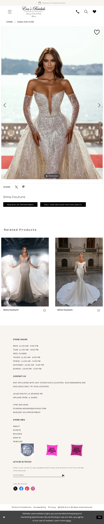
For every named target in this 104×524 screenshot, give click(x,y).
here (68, 521)
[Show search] (86, 11)
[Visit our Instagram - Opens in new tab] (33, 488)
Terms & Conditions (21, 507)
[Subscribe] (63, 475)
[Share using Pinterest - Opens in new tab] (23, 186)
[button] (9, 12)
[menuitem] (9, 12)
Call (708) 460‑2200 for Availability (63, 205)
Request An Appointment (20, 205)
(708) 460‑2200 (20, 405)
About (16, 426)
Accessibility (39, 507)
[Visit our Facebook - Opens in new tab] (21, 488)
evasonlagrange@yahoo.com (29, 409)
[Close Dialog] (4, 517)
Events (17, 430)
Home (9, 22)
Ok (99, 517)
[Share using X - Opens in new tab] (16, 186)
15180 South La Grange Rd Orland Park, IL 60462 (28, 396)
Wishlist (18, 442)
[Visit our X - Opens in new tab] (15, 488)
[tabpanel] (52, 103)
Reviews (17, 434)
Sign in (17, 438)
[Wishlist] (94, 11)
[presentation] (59, 272)
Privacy (52, 507)
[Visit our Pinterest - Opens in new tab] (27, 488)
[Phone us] (78, 11)
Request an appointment (27, 412)
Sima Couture (25, 22)
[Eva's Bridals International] (34, 12)
